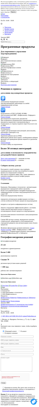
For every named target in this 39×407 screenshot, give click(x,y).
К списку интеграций (8, 160)
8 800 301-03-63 (17, 316)
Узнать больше (5, 107)
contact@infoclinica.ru (29, 316)
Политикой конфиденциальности (13, 391)
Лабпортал (31, 297)
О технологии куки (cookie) (24, 304)
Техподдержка (9, 30)
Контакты (8, 34)
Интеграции (8, 32)
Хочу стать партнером (8, 158)
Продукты (8, 27)
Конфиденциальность (8, 304)
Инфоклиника (5, 297)
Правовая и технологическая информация (14, 306)
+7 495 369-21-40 (6, 316)
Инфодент (13, 297)
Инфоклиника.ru (22, 297)
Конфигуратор (9, 29)
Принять (13, 12)
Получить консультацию (9, 85)
